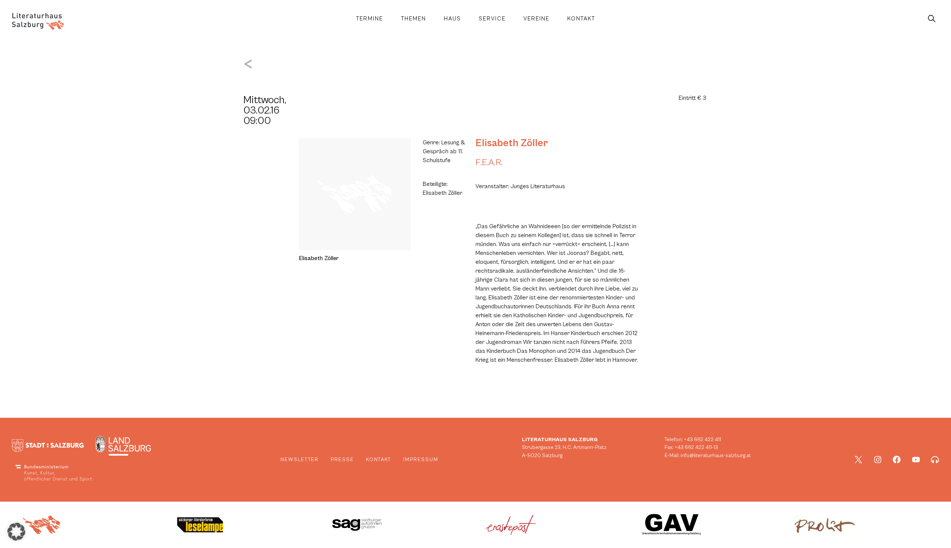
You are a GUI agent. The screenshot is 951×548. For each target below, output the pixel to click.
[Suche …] (931, 18)
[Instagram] (878, 460)
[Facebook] (897, 460)
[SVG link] (38, 21)
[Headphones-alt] (935, 460)
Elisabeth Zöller (512, 143)
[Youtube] (916, 460)
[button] (16, 531)
